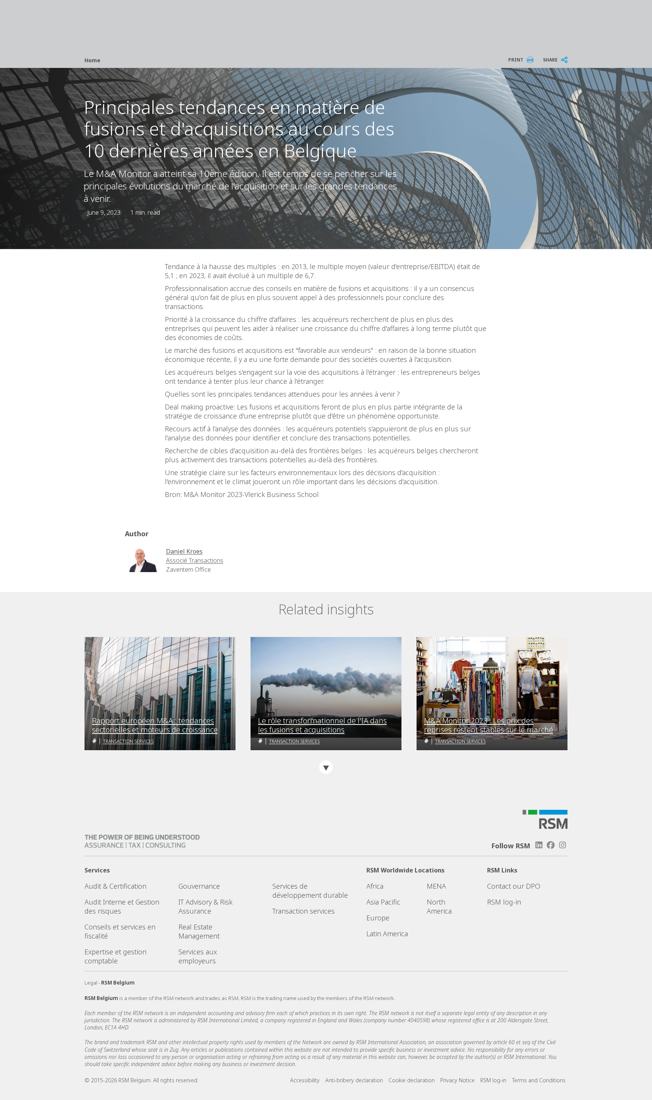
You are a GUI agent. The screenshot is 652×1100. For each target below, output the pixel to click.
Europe (377, 917)
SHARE (550, 60)
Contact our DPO (513, 886)
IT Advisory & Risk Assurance (205, 906)
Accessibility (305, 1080)
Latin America (387, 933)
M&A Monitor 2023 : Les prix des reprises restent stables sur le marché (488, 725)
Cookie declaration (412, 1080)
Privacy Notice (457, 1080)
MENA (436, 886)
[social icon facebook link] (551, 845)
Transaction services (128, 741)
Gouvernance (199, 886)
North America (439, 906)
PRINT (515, 60)
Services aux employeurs (197, 956)
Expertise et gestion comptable (115, 956)
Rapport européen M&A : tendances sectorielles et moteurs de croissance (155, 725)
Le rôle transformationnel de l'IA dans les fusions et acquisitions (322, 725)
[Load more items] (326, 767)
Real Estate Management (199, 931)
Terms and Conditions (539, 1080)
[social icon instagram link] (562, 845)
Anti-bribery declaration (354, 1080)
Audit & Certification (115, 886)
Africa (374, 886)
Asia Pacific (383, 901)
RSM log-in (504, 901)
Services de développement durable (310, 891)
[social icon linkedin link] (539, 845)
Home (92, 60)
